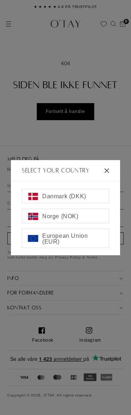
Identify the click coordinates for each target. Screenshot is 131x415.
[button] (113, 24)
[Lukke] (106, 170)
